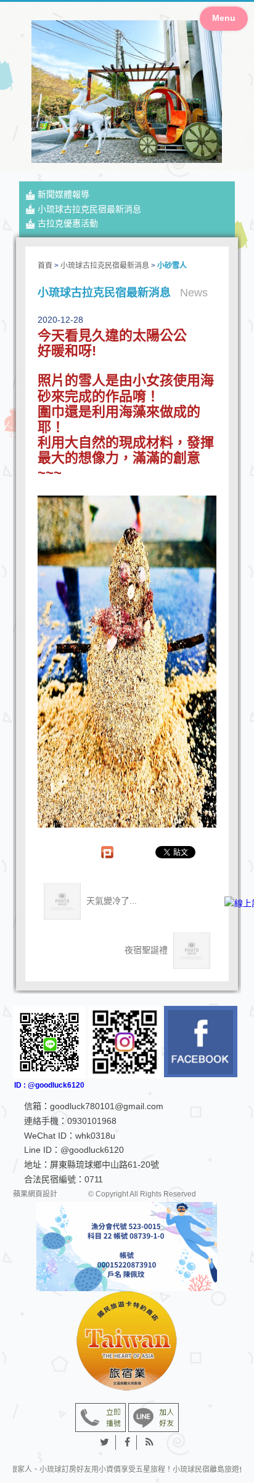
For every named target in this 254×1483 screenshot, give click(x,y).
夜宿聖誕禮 (147, 949)
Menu (224, 18)
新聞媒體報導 (63, 194)
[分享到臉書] (127, 1442)
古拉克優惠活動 (68, 223)
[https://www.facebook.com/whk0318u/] (200, 1042)
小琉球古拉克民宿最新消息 (89, 209)
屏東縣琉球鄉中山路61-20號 (104, 1164)
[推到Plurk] (113, 852)
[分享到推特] (105, 1442)
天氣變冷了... (110, 900)
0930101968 (92, 1121)
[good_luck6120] (125, 1042)
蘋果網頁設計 (35, 1194)
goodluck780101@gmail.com (106, 1106)
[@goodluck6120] (153, 1417)
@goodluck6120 (92, 1150)
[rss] (149, 1442)
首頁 (45, 265)
